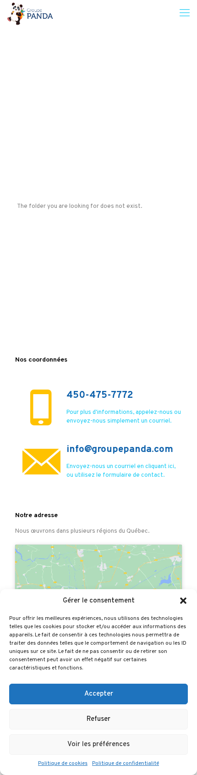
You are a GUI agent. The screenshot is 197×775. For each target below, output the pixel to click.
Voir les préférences (98, 744)
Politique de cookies (63, 763)
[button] (183, 600)
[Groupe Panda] (30, 13)
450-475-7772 (99, 395)
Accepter (98, 694)
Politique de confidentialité (125, 763)
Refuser (98, 719)
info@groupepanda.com (119, 449)
